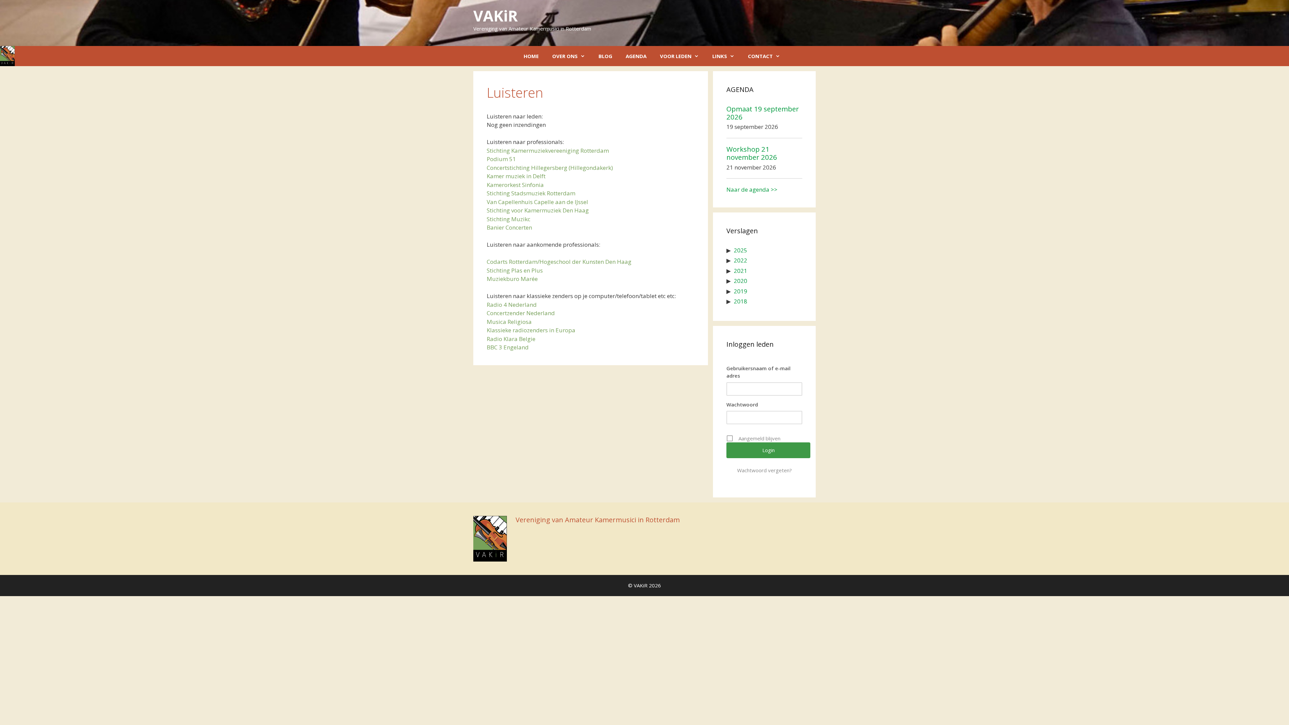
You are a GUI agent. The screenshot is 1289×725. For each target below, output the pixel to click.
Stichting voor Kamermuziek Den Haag (538, 210)
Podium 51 (501, 159)
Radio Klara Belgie (511, 339)
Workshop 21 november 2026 (751, 153)
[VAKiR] (7, 56)
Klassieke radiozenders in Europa (531, 330)
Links (719, 56)
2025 (740, 250)
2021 (740, 271)
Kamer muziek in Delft (516, 176)
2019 (740, 291)
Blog (605, 56)
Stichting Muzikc (508, 219)
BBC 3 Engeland (508, 347)
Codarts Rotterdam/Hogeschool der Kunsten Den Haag (559, 261)
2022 (740, 260)
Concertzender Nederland (521, 313)
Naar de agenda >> (751, 189)
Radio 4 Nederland (512, 304)
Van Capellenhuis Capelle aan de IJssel (537, 202)
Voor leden (675, 56)
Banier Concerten (509, 227)
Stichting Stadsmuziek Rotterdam (531, 193)
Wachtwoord (742, 404)
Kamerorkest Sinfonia (515, 185)
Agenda (636, 56)
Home (531, 56)
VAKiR (495, 15)
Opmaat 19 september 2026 (762, 113)
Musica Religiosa (509, 322)
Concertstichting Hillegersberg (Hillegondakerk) (550, 168)
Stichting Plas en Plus (515, 270)
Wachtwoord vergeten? (764, 470)
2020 (740, 281)
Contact (760, 56)
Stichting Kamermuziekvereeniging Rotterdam (548, 150)
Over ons (565, 56)
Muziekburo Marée (512, 279)
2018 (740, 301)
